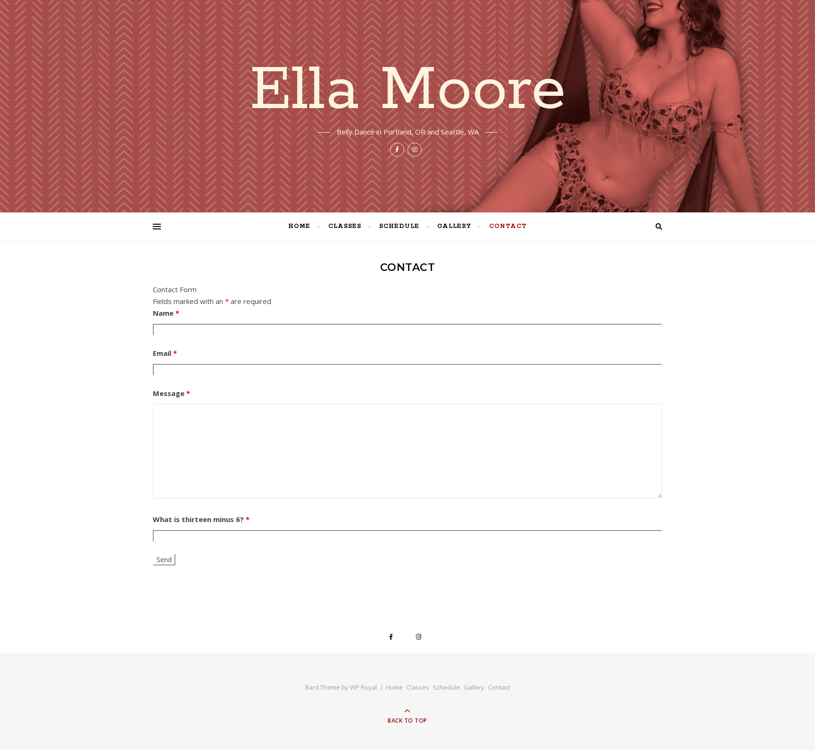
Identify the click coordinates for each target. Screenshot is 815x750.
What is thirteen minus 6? (201, 519)
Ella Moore (407, 90)
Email (165, 353)
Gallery (454, 226)
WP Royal (363, 687)
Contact (508, 226)
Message (171, 393)
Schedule (399, 226)
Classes (344, 226)
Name (166, 313)
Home (299, 226)
